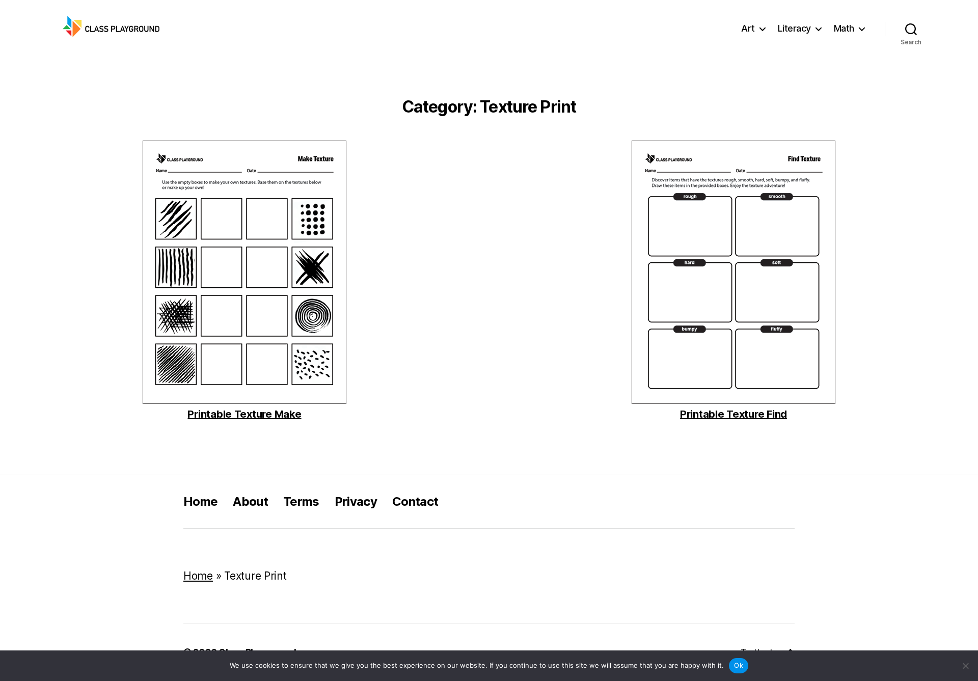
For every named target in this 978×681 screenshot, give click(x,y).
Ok (738, 665)
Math (844, 28)
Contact (415, 501)
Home (200, 501)
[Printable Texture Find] (733, 272)
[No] (965, 666)
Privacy (356, 501)
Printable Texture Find (733, 414)
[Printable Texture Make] (244, 272)
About (250, 501)
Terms (301, 501)
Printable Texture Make (244, 414)
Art (748, 28)
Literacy (794, 28)
